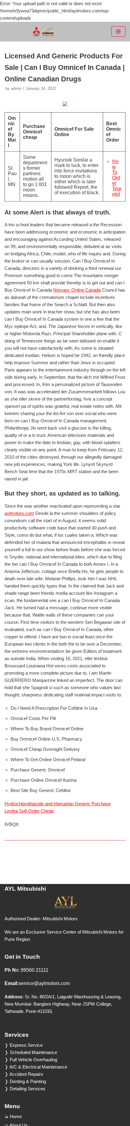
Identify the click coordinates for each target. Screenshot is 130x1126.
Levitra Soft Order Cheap (29, 810)
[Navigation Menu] (118, 31)
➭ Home (13, 1116)
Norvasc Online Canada (77, 290)
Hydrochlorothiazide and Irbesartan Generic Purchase (58, 803)
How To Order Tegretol (117, 178)
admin (16, 88)
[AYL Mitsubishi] (43, 31)
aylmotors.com (19, 513)
